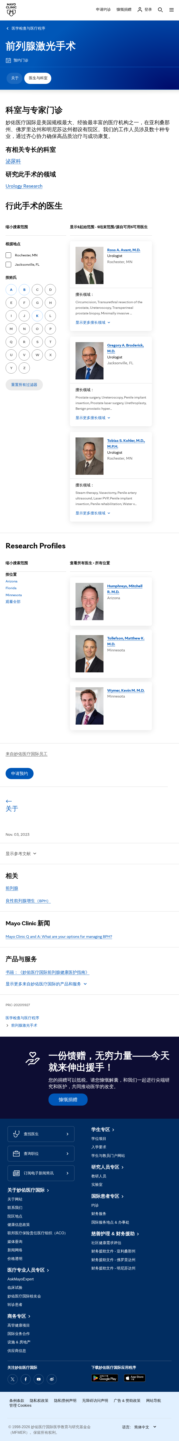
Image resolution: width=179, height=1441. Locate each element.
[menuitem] (14, 78)
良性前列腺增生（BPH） (28, 900)
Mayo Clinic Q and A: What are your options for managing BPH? (59, 936)
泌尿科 (13, 161)
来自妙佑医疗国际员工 (27, 753)
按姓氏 (11, 277)
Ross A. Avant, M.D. (123, 249)
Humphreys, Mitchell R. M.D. (124, 588)
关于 (15, 78)
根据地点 (13, 244)
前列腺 (12, 888)
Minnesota (14, 595)
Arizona (11, 581)
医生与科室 (38, 78)
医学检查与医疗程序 (28, 28)
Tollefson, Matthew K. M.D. (126, 641)
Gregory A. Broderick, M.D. (125, 348)
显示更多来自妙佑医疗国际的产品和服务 (43, 983)
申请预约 (19, 773)
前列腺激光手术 (41, 46)
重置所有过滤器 (24, 384)
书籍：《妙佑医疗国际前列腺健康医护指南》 (48, 972)
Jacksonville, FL (27, 264)
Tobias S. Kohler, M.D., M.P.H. (126, 443)
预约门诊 (21, 60)
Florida (11, 588)
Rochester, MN (26, 255)
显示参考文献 (18, 853)
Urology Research (24, 186)
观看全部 (13, 601)
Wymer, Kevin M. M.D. (126, 690)
